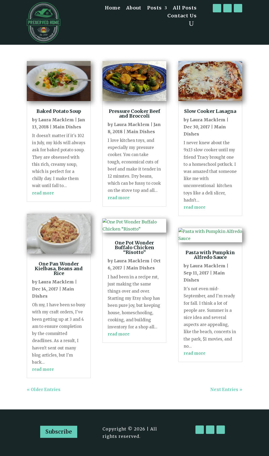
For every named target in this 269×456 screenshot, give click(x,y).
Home (112, 8)
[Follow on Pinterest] (238, 8)
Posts (154, 8)
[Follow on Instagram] (227, 8)
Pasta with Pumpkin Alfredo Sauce (210, 254)
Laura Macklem (56, 119)
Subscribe (58, 431)
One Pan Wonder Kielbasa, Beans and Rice (59, 268)
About (133, 8)
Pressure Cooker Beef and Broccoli (134, 113)
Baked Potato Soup (59, 111)
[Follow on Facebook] (217, 8)
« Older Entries (43, 389)
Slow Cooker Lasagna (210, 111)
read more (43, 193)
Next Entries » (226, 389)
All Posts (185, 8)
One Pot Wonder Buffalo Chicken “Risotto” (134, 247)
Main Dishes (67, 126)
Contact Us (182, 16)
